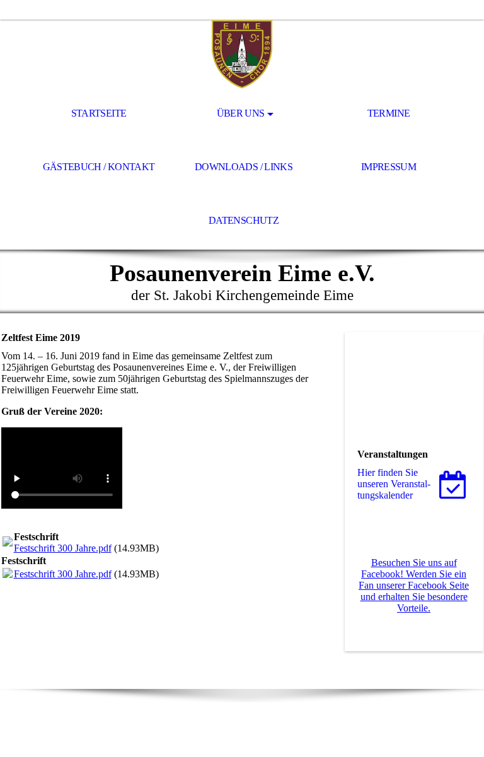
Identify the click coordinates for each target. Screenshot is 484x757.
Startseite (99, 113)
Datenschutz (244, 220)
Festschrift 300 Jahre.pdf (63, 548)
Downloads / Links (243, 166)
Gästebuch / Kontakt (99, 166)
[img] (242, 54)
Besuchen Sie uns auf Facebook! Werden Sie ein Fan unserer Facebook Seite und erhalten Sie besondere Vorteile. (414, 585)
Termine (388, 113)
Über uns (241, 113)
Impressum (388, 166)
